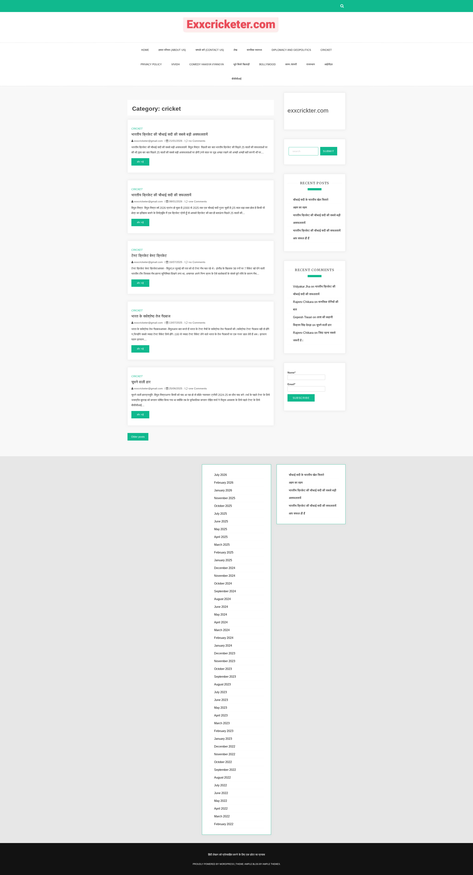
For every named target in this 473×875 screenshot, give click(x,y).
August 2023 (222, 684)
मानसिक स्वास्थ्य (254, 49)
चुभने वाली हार (141, 382)
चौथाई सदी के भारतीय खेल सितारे (310, 199)
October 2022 (223, 762)
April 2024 (221, 622)
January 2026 (223, 490)
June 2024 (221, 606)
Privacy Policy (151, 64)
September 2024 (225, 591)
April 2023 (221, 715)
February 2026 (223, 482)
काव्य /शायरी (291, 64)
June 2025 (221, 521)
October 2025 (223, 505)
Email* (291, 384)
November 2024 (224, 575)
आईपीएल (328, 64)
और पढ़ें (140, 162)
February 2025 (223, 552)
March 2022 (222, 816)
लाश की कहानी (325, 317)
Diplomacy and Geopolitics (291, 49)
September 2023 (225, 676)
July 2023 (220, 692)
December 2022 (224, 746)
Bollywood (267, 64)
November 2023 (224, 661)
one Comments (197, 201)
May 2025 (220, 529)
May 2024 (220, 614)
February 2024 (223, 637)
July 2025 (220, 513)
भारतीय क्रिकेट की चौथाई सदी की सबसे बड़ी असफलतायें (170, 134)
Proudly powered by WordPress (214, 864)
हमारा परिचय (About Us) (172, 49)
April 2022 (221, 808)
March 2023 (222, 723)
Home (145, 49)
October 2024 (223, 583)
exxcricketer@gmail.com (148, 140)
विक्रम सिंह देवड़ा (302, 325)
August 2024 (222, 599)
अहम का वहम (300, 207)
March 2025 (222, 544)
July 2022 (220, 785)
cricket (326, 49)
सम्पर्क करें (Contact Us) (209, 49)
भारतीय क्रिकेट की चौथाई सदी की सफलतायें (161, 195)
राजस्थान (310, 64)
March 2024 (222, 630)
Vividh (175, 64)
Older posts (138, 436)
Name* (291, 372)
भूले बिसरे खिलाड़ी (241, 64)
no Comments (196, 140)
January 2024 (223, 645)
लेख (235, 49)
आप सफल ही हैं (301, 238)
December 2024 (224, 568)
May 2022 (220, 800)
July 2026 (220, 474)
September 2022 (225, 769)
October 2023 (223, 668)
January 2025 (223, 560)
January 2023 (223, 738)
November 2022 (224, 754)
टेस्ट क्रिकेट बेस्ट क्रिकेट (149, 256)
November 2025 (224, 498)
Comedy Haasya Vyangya (206, 64)
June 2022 (221, 793)
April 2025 (221, 536)
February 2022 (223, 824)
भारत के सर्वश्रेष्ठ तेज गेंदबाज (150, 316)
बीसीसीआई (236, 78)
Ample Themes (271, 864)
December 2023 (224, 653)
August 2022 (222, 777)
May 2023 (220, 707)
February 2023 (223, 731)
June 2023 (221, 699)
